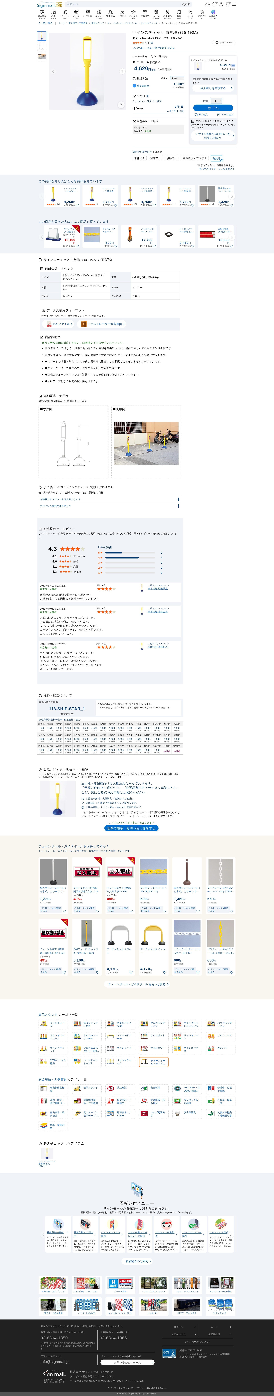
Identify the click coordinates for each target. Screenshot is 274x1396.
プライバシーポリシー (133, 1388)
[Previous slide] (42, 196)
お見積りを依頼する (213, 88)
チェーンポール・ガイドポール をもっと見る (137, 984)
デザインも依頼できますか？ (55, 506)
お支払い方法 (178, 1334)
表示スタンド (48, 1015)
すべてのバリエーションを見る (216, 169)
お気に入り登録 (225, 42)
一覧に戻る (47, 23)
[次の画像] (122, 71)
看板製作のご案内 (137, 1261)
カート (214, 1326)
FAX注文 (203, 114)
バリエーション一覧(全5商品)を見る (154, 47)
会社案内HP (107, 1372)
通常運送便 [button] (143, 85)
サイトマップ (114, 1388)
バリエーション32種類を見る (151, 909)
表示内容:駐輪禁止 (158, 588)
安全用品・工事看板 (53, 1079)
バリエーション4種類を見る (84, 971)
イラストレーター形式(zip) (104, 324)
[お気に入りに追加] (77, 205)
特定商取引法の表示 (156, 1388)
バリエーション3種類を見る (51, 909)
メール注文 (227, 114)
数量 (205, 101)
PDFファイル (61, 324)
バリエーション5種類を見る (84, 909)
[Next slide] (232, 196)
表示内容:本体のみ (158, 611)
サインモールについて (196, 1341)
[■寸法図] (41, 46)
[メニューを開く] (234, 4)
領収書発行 (214, 1334)
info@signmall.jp (55, 1362)
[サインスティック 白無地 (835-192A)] (41, 36)
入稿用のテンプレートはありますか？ (60, 499)
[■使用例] (41, 56)
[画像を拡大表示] (121, 104)
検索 (187, 4)
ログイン (178, 1326)
